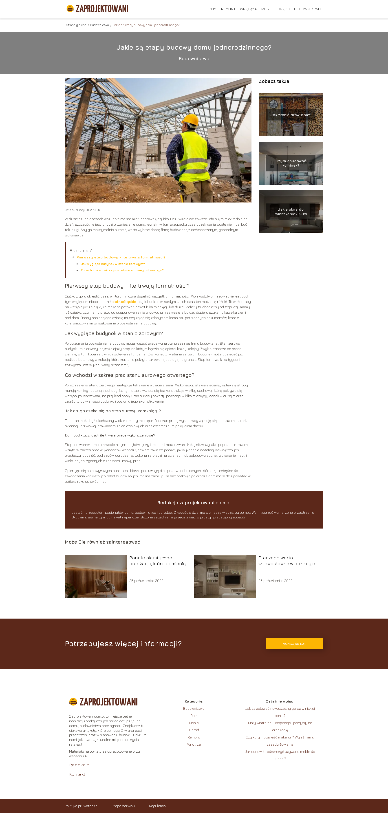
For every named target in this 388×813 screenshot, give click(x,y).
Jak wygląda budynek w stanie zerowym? (113, 264)
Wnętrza (248, 9)
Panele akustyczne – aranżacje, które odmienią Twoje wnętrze (157, 560)
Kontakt (77, 774)
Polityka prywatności (81, 806)
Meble (267, 9)
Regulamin (157, 806)
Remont (228, 9)
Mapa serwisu (123, 806)
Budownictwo (307, 9)
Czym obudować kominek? (291, 163)
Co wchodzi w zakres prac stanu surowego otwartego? (122, 270)
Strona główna (76, 25)
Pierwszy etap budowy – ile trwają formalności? (121, 257)
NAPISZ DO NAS (294, 644)
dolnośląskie (124, 302)
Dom (213, 9)
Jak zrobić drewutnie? (291, 114)
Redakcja (79, 764)
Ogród (284, 9)
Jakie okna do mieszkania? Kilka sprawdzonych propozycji (291, 211)
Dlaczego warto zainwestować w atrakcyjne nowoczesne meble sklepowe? (288, 560)
